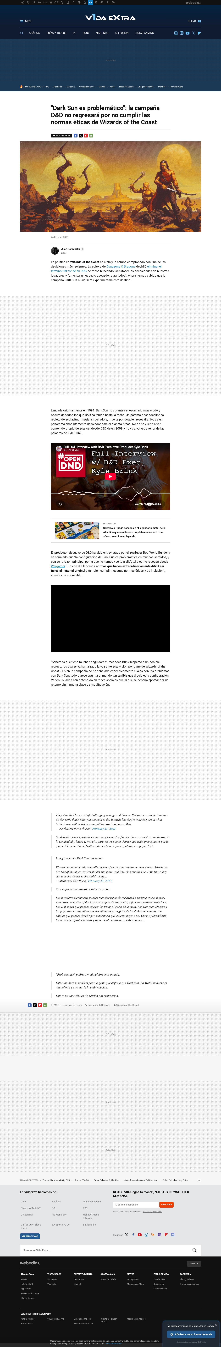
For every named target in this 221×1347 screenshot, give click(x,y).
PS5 (85, 1208)
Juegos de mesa (73, 1005)
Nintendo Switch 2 (31, 1208)
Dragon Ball (27, 1214)
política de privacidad (152, 1211)
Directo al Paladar (108, 1279)
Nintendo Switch (92, 1201)
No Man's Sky (59, 1214)
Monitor (161, 87)
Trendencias (159, 1279)
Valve (112, 87)
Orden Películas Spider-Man (107, 1180)
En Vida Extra (109, 524)
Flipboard (199, 33)
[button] (72, 249)
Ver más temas (30, 1236)
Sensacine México (82, 1319)
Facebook (75, 135)
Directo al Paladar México (108, 1320)
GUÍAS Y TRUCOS (56, 33)
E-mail (91, 135)
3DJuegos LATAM (55, 1319)
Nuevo (192, 21)
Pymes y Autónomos (189, 1284)
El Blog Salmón (187, 1279)
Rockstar (58, 87)
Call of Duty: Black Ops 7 (31, 1226)
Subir (192, 1263)
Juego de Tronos (146, 87)
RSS (152, 1234)
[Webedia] (30, 1263)
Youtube (187, 33)
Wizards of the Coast (127, 1005)
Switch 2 (71, 87)
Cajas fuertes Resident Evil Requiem (141, 1180)
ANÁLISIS (34, 33)
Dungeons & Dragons (120, 266)
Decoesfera (159, 1284)
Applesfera (26, 1288)
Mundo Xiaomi (27, 1298)
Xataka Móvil (27, 1284)
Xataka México (27, 1319)
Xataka (24, 1279)
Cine (23, 1201)
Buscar (194, 1250)
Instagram (182, 33)
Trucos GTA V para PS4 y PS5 (56, 1180)
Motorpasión (132, 1279)
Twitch (159, 1234)
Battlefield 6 (89, 1224)
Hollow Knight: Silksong (91, 1216)
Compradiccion (160, 1288)
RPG (47, 87)
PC (74, 33)
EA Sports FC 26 (61, 1224)
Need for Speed (126, 87)
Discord (176, 33)
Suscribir (166, 1204)
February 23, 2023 (104, 828)
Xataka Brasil (27, 1323)
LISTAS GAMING (144, 33)
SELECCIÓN (121, 33)
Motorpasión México (136, 1319)
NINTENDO (102, 33)
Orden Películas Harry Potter (176, 1180)
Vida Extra (110, 16)
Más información (114, 1343)
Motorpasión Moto (135, 1284)
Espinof (77, 1284)
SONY (86, 33)
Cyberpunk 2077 (86, 87)
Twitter (193, 33)
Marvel (102, 87)
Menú (28, 21)
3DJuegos (52, 1279)
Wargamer (58, 566)
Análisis (56, 1201)
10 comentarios (63, 135)
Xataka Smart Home (30, 1293)
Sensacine (79, 1279)
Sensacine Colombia (83, 1323)
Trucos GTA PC (82, 1180)
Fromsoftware (176, 87)
